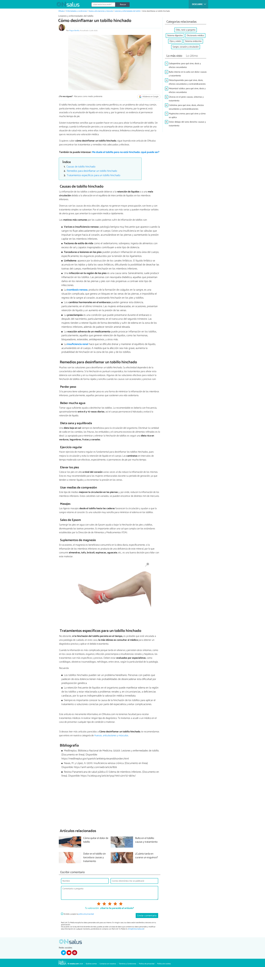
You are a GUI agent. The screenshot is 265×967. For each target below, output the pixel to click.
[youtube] (69, 952)
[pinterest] (74, 952)
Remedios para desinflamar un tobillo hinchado (92, 171)
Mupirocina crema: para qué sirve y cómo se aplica (187, 115)
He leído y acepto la (79, 914)
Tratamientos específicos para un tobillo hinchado (93, 175)
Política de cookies (164, 964)
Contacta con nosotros (108, 964)
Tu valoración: (92, 908)
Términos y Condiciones (127, 964)
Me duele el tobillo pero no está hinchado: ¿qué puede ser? (125, 152)
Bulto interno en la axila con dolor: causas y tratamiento (188, 74)
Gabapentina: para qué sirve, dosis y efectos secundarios (185, 65)
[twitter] (63, 952)
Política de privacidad (146, 964)
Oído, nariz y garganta (185, 30)
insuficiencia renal (77, 344)
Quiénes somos (91, 964)
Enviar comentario (147, 915)
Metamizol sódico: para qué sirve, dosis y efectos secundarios (187, 90)
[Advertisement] (110, 803)
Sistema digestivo (175, 35)
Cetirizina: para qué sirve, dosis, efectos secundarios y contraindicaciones (186, 107)
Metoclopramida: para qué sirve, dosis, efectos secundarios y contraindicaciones (187, 82)
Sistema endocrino (193, 41)
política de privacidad (86, 914)
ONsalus (61, 11)
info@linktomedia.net (136, 929)
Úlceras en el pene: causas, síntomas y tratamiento (186, 99)
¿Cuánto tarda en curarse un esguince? (146, 855)
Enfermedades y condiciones (76, 11)
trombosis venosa (77, 290)
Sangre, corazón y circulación (186, 47)
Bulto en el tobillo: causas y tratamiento (146, 840)
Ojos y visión (175, 41)
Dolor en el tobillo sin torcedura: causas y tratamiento (94, 857)
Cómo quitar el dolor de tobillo (95, 840)
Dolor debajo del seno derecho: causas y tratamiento (187, 124)
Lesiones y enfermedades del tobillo (127, 11)
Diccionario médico (195, 35)
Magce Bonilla (74, 30)
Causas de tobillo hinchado (81, 167)
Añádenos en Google (150, 96)
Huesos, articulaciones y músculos (100, 11)
